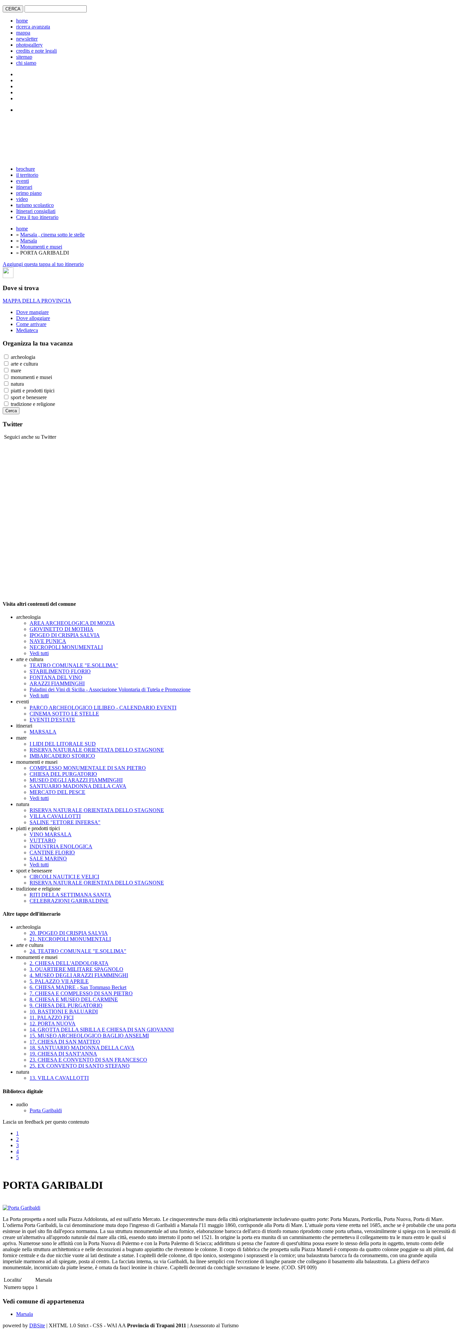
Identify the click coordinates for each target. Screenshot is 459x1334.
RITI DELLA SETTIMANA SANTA (70, 895)
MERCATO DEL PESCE (57, 792)
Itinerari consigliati (35, 211)
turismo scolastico (35, 205)
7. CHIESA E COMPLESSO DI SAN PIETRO (81, 993)
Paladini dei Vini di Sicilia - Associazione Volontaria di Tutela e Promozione (110, 689)
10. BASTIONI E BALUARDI (64, 1011)
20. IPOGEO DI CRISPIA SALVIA (69, 933)
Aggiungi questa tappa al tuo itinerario (43, 264)
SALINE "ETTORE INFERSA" (65, 822)
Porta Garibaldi (46, 1110)
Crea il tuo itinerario (37, 217)
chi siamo (26, 63)
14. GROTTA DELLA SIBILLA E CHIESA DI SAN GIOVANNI (102, 1029)
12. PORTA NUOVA (53, 1023)
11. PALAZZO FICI (52, 1017)
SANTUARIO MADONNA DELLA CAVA (78, 786)
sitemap (24, 57)
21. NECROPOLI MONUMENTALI (70, 939)
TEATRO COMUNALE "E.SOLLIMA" (74, 665)
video (22, 199)
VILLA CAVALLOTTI (55, 816)
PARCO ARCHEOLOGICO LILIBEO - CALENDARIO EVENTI (103, 707)
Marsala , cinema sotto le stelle (52, 234)
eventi (22, 181)
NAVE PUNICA (48, 641)
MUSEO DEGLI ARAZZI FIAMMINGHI (76, 780)
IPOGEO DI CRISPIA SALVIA (65, 635)
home (22, 20)
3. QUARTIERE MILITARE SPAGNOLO (76, 969)
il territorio (27, 175)
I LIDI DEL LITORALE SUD (63, 744)
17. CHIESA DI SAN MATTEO (65, 1042)
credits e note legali (36, 51)
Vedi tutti (39, 653)
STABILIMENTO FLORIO (60, 671)
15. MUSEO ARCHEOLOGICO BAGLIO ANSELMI (89, 1035)
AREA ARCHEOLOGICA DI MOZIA (72, 623)
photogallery (29, 45)
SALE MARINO (48, 858)
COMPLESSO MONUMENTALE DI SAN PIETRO (88, 768)
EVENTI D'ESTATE (52, 720)
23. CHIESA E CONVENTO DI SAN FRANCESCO (88, 1060)
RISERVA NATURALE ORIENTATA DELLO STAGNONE (97, 750)
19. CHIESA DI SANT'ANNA (63, 1054)
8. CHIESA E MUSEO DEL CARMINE (74, 999)
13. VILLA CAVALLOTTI (59, 1078)
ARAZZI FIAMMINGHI (57, 683)
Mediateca (27, 330)
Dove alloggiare (33, 318)
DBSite (37, 1325)
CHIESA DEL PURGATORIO (63, 774)
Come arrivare (31, 324)
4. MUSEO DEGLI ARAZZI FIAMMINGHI (79, 975)
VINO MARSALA (51, 834)
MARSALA (43, 732)
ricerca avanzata (33, 27)
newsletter (27, 39)
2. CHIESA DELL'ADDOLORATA (69, 963)
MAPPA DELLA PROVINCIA (37, 301)
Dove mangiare (32, 312)
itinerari (24, 187)
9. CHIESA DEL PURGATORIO (66, 1005)
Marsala (28, 241)
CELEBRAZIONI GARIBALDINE (69, 901)
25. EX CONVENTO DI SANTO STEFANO (80, 1066)
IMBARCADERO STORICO (62, 756)
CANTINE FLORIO (52, 852)
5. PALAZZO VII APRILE (59, 981)
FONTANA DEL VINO (56, 677)
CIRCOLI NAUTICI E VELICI (64, 876)
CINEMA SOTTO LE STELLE (64, 713)
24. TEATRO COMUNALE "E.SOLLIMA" (78, 951)
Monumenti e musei (41, 247)
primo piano (29, 193)
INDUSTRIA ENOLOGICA (61, 846)
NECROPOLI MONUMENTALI (66, 647)
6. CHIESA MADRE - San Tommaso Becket (78, 987)
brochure (25, 169)
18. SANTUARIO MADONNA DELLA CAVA (82, 1048)
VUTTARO (43, 840)
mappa (23, 33)
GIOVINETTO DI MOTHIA (61, 629)
